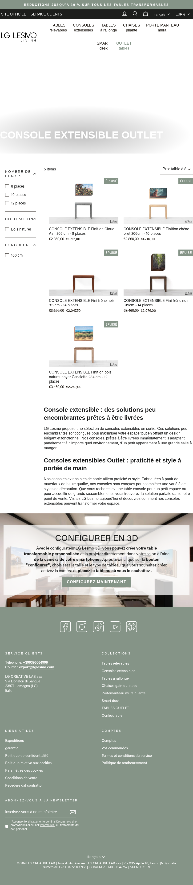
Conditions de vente (21, 777)
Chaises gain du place (119, 685)
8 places (18, 186)
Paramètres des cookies (24, 770)
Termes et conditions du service (127, 755)
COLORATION (19, 219)
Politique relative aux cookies (28, 762)
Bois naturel (21, 229)
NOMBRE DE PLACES (18, 174)
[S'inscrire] (73, 812)
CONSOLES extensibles (83, 27)
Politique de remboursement (124, 762)
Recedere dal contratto (23, 785)
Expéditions (14, 740)
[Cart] (143, 14)
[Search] (132, 14)
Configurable (112, 715)
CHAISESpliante (131, 27)
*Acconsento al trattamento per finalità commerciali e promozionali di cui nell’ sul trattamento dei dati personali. (45, 825)
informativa (47, 825)
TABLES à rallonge (108, 27)
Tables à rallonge (115, 678)
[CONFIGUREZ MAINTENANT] (96, 560)
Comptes (109, 740)
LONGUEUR (17, 245)
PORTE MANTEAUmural (162, 27)
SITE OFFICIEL (13, 14)
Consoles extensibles (118, 670)
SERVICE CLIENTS (46, 14)
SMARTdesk (103, 45)
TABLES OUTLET (115, 707)
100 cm (17, 255)
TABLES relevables (58, 27)
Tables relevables (115, 663)
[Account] (122, 14)
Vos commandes (115, 748)
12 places (18, 202)
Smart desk (111, 700)
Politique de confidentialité (26, 755)
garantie (11, 748)
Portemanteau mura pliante (123, 693)
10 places (18, 194)
